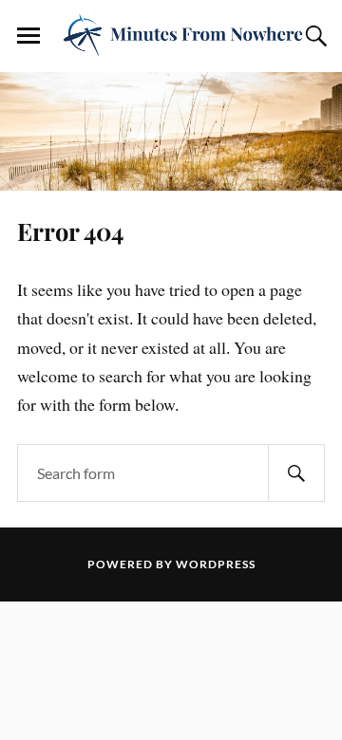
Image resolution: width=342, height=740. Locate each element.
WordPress (216, 564)
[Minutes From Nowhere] (171, 34)
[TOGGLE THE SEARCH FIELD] (313, 36)
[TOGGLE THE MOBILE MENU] (28, 36)
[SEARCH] (296, 473)
